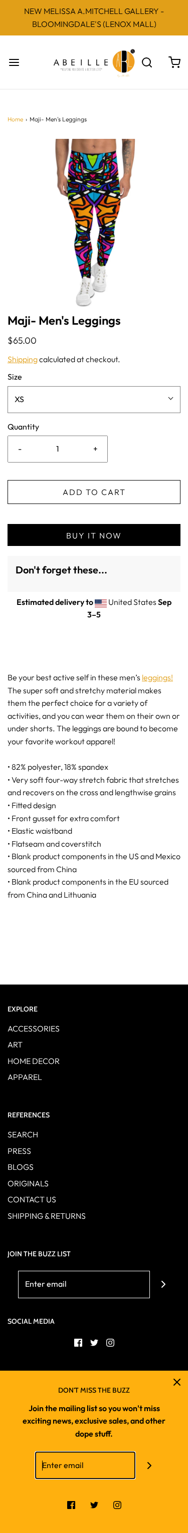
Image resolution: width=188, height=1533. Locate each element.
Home (15, 119)
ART (15, 1044)
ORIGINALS (28, 1183)
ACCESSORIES (34, 1028)
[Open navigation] (14, 62)
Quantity (23, 427)
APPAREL (25, 1077)
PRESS (19, 1151)
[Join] (163, 1284)
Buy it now (94, 535)
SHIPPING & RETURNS (47, 1216)
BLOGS (21, 1167)
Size (15, 377)
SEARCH (23, 1134)
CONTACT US (32, 1199)
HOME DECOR (34, 1061)
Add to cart (94, 492)
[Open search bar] (146, 62)
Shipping (23, 359)
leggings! (157, 677)
